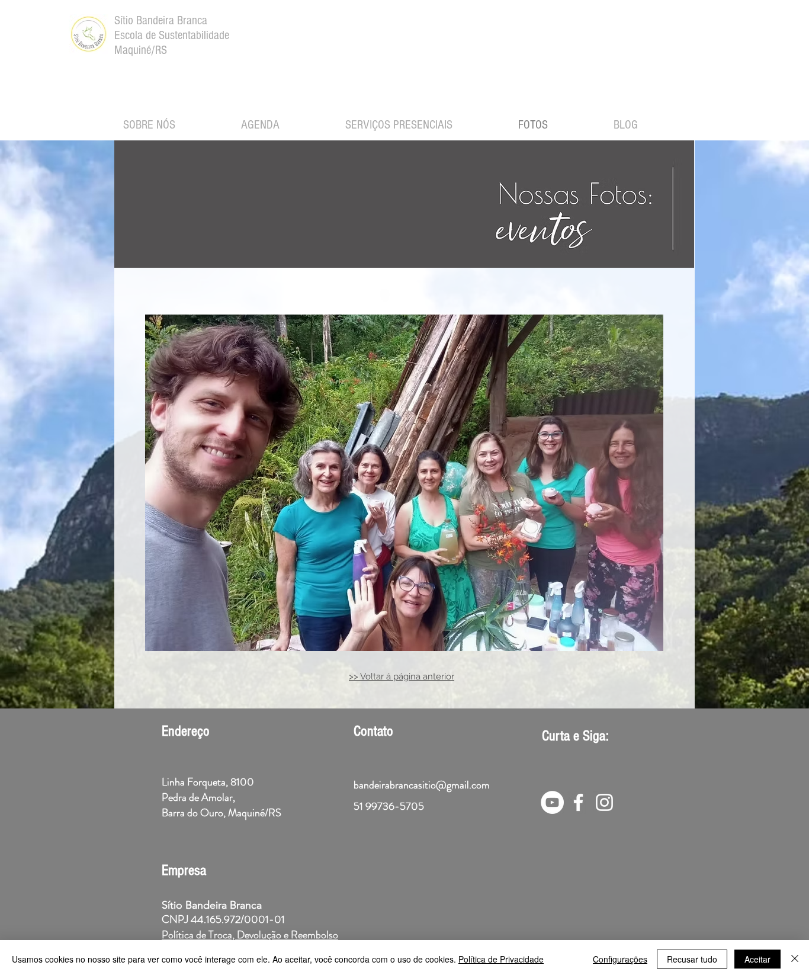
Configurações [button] (620, 959)
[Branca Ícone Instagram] (604, 802)
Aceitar (757, 959)
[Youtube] (552, 802)
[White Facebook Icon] (578, 802)
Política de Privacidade (501, 959)
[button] (404, 483)
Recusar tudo (692, 959)
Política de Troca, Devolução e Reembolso (250, 934)
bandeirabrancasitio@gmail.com (422, 785)
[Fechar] (795, 959)
